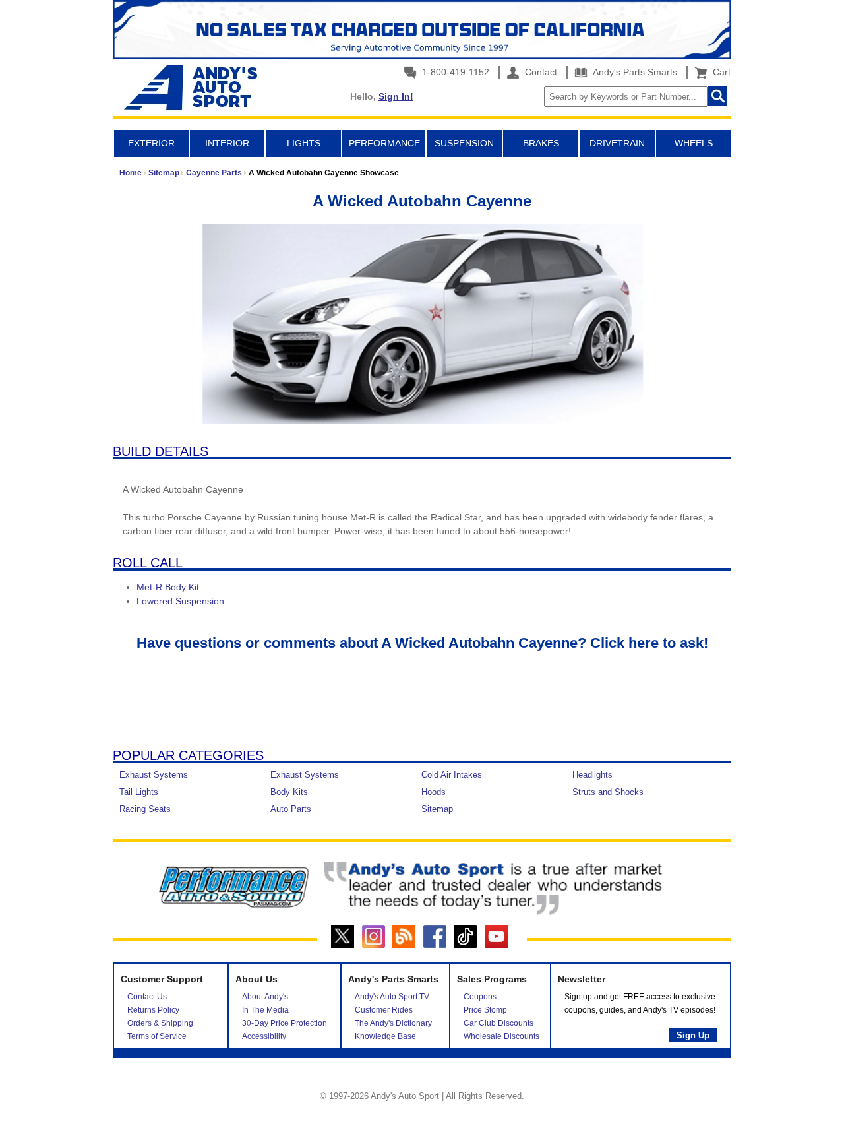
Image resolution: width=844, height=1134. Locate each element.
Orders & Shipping (160, 1023)
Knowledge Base (385, 1036)
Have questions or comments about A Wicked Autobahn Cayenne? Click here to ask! (422, 643)
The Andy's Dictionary (393, 1023)
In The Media (265, 1010)
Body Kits (289, 792)
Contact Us (147, 996)
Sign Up (693, 1035)
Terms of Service (157, 1036)
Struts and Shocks (608, 792)
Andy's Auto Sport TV (392, 996)
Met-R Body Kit (167, 587)
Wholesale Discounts (501, 1036)
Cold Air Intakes (451, 775)
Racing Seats (145, 809)
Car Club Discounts (498, 1023)
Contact (540, 72)
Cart (719, 72)
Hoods (433, 792)
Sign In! (395, 96)
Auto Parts (290, 809)
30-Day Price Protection (284, 1023)
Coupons (480, 996)
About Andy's (265, 996)
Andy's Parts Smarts (634, 72)
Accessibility (264, 1036)
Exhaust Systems (153, 775)
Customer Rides (384, 1010)
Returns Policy (153, 1010)
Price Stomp (485, 1010)
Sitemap (163, 172)
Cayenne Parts (214, 172)
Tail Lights (138, 792)
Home (130, 172)
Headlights (592, 775)
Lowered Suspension (180, 601)
